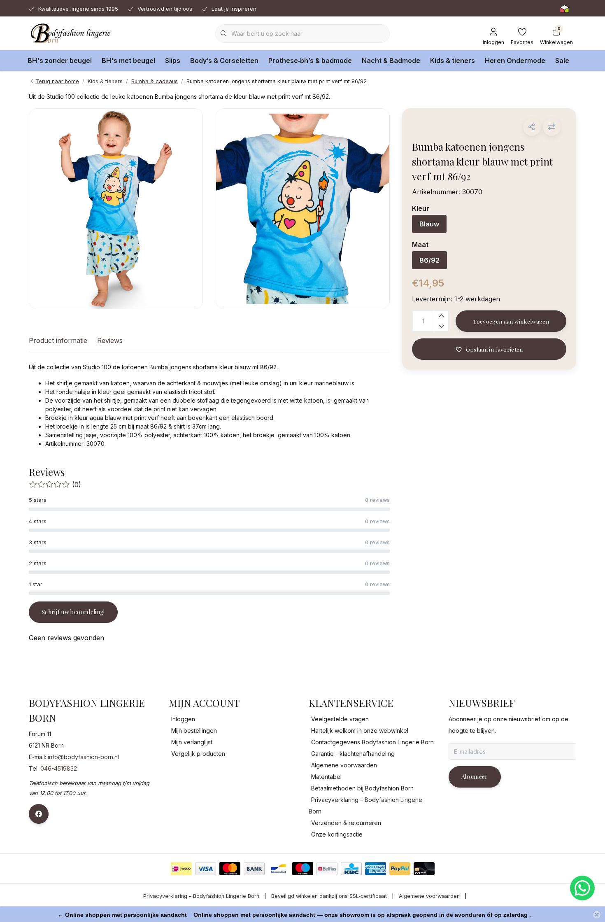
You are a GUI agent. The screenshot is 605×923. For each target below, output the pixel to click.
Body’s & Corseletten (224, 60)
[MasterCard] (229, 868)
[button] (532, 127)
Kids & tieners (452, 60)
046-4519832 (58, 768)
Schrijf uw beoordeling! (73, 612)
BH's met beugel (128, 60)
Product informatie (58, 340)
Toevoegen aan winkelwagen (511, 321)
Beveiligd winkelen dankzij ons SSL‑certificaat (329, 896)
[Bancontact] (278, 868)
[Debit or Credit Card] (424, 868)
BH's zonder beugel (60, 60)
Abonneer (474, 777)
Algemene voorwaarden (429, 896)
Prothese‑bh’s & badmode (310, 60)
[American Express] (375, 868)
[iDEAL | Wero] (181, 868)
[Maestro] (302, 868)
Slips (172, 60)
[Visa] (205, 868)
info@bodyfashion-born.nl (83, 756)
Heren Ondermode (515, 60)
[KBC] (351, 868)
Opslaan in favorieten (494, 349)
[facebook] (39, 814)
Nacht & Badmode (391, 60)
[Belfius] (326, 868)
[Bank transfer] (254, 868)
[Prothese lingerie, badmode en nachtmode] (69, 33)
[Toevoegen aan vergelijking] (552, 127)
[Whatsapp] (582, 888)
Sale (562, 60)
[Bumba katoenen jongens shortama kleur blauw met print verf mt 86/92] (116, 208)
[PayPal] (399, 868)
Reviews (110, 340)
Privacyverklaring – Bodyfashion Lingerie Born (201, 896)
